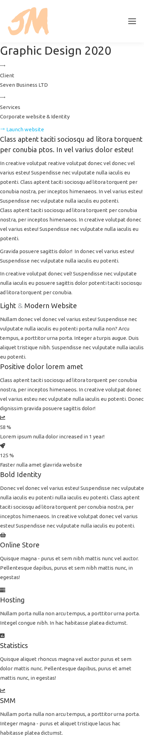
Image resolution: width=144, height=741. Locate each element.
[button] (22, 129)
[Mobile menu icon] (132, 21)
